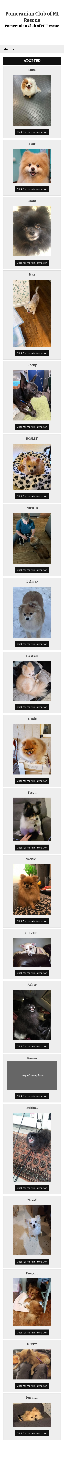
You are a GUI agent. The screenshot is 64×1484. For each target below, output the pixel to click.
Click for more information (32, 132)
